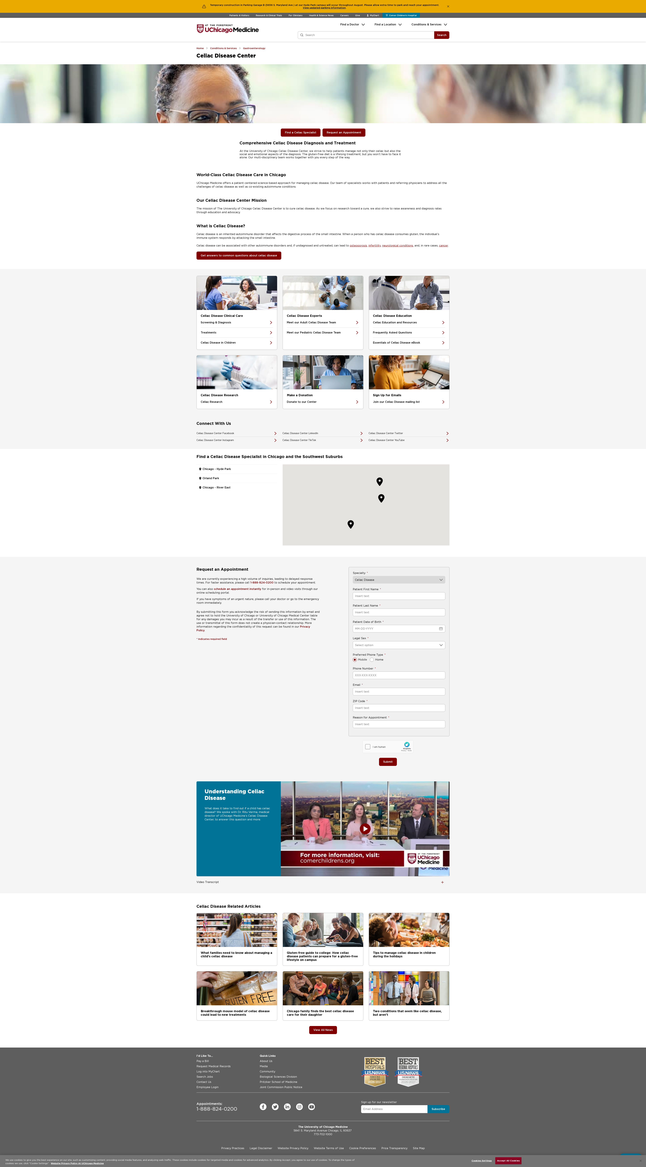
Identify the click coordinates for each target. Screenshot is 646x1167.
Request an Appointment (344, 132)
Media (264, 1066)
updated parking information (328, 7)
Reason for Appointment (370, 717)
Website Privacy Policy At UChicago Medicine (77, 1163)
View (306, 7)
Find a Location (385, 24)
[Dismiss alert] (448, 6)
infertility (374, 245)
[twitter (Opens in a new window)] (275, 1106)
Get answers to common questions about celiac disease (239, 255)
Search (441, 35)
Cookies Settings (482, 1160)
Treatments (208, 332)
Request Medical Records (213, 1066)
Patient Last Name (365, 605)
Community (267, 1071)
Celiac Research (211, 401)
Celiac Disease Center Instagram (215, 440)
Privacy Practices (232, 1148)
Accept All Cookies (508, 1160)
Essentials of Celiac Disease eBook (396, 342)
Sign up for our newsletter (379, 1102)
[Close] (640, 1160)
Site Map (419, 1148)
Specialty (359, 573)
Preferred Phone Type (368, 654)
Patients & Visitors (239, 15)
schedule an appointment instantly (237, 589)
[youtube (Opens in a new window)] (311, 1106)
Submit (388, 761)
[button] (381, 498)
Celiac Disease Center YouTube (387, 440)
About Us (266, 1061)
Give (357, 15)
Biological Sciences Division (278, 1076)
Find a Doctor (349, 24)
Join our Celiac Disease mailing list (396, 401)
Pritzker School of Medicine (278, 1082)
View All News (323, 1030)
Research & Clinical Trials (269, 15)
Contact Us (203, 1082)
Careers (344, 15)
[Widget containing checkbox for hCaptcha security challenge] (388, 746)
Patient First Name (366, 589)
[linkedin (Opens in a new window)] (287, 1106)
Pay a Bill (202, 1061)
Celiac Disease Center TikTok (299, 440)
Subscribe (438, 1108)
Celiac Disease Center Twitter (386, 433)
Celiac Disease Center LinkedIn (300, 433)
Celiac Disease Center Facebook (215, 433)
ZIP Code (359, 701)
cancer (443, 245)
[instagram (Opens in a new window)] (299, 1106)
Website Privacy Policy (293, 1148)
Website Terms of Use (329, 1148)
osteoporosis (358, 245)
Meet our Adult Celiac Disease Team (311, 322)
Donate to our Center (302, 401)
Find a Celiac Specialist (300, 132)
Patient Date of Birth (367, 622)
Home (379, 659)
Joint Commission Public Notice (281, 1087)
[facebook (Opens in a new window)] (263, 1106)
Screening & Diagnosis (216, 322)
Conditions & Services (426, 24)
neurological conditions (397, 245)
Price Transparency (394, 1148)
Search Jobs (204, 1076)
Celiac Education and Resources (395, 322)
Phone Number (363, 668)
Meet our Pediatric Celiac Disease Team (314, 332)
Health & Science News (321, 15)
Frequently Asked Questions (392, 332)
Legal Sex (359, 638)
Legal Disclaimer (261, 1148)
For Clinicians (295, 15)
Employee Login (207, 1087)
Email (356, 684)
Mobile (362, 659)
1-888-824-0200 (262, 582)
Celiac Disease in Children (218, 342)
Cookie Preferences (362, 1148)
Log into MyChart (208, 1071)
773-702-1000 (323, 1134)
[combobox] (355, 645)
